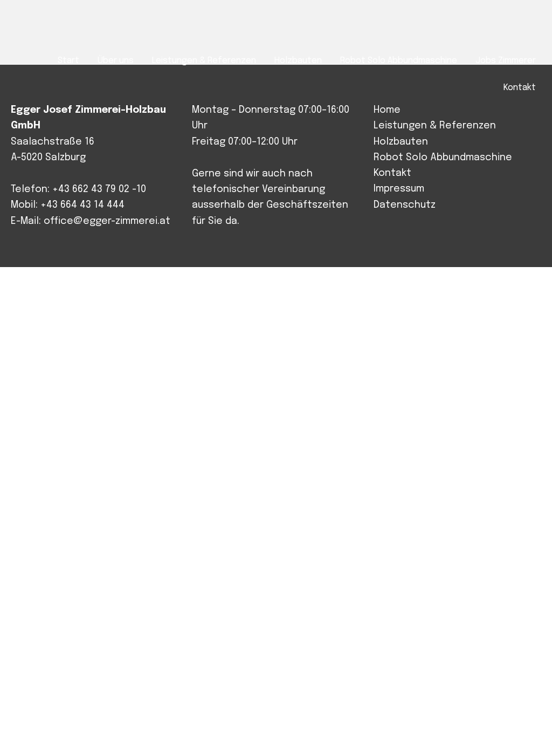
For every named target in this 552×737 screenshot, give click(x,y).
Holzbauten (401, 142)
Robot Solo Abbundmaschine (443, 157)
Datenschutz (405, 205)
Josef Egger (63, 28)
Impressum (399, 189)
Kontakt (392, 173)
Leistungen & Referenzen (435, 126)
